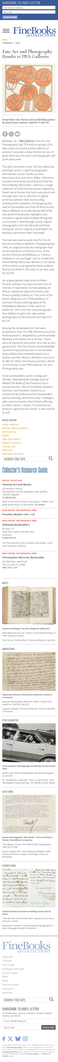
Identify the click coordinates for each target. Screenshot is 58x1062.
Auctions (7, 792)
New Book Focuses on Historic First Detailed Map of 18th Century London (28, 634)
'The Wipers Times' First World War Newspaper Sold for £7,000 (26, 846)
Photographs (10, 720)
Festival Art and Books (16, 484)
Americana (8, 649)
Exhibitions (9, 866)
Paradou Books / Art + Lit (18, 514)
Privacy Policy (32, 1054)
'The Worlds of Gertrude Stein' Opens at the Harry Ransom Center (28, 920)
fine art (7, 450)
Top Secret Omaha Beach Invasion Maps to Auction (28, 640)
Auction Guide (9, 972)
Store (5, 980)
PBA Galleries (26, 141)
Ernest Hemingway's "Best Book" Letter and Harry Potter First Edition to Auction (27, 838)
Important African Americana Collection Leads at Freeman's (27, 696)
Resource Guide (10, 984)
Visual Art (9, 446)
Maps (5, 583)
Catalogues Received (13, 968)
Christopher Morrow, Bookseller (23, 557)
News (5, 39)
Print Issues (8, 964)
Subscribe (7, 956)
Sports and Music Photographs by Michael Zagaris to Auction (28, 774)
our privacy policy (14, 1047)
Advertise (7, 992)
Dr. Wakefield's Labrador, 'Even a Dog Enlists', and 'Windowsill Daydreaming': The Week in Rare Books (28, 781)
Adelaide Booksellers (16, 524)
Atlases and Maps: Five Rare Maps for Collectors (26, 628)
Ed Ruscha (9, 431)
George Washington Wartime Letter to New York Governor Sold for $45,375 (27, 703)
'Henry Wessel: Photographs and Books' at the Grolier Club (29, 767)
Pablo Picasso (11, 442)
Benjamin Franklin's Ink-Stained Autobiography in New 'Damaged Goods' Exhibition (28, 927)
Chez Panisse (10, 424)
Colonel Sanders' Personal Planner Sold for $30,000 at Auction (28, 710)
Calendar (7, 960)
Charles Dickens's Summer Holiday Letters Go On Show (26, 913)
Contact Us (8, 988)
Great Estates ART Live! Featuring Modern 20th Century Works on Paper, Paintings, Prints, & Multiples (26, 854)
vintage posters (13, 453)
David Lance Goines (15, 428)
